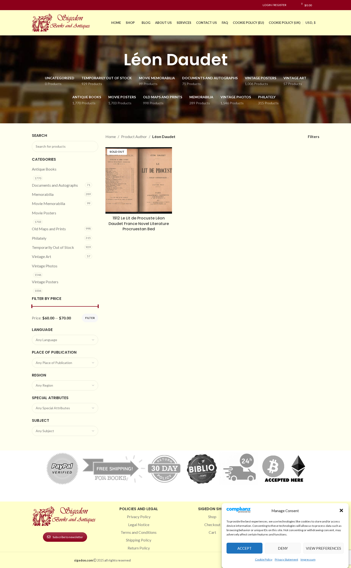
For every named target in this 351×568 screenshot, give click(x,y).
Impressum (308, 559)
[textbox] (65, 340)
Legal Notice (138, 524)
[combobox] (65, 340)
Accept (244, 548)
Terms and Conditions (139, 532)
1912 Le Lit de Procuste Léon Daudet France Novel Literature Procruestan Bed (139, 223)
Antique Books (44, 169)
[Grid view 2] (275, 136)
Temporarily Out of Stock (53, 247)
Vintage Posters (45, 281)
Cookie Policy (263, 559)
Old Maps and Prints (49, 228)
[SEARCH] (92, 146)
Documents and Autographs (55, 185)
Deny (283, 548)
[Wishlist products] (292, 5)
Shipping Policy (138, 540)
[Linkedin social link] (52, 5)
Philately (39, 238)
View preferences (323, 548)
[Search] (318, 5)
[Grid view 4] (293, 136)
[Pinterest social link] (46, 5)
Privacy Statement (286, 559)
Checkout (212, 524)
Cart (212, 532)
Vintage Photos (44, 266)
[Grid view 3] (284, 136)
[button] (341, 510)
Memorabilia (43, 194)
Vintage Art (41, 256)
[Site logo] (62, 22)
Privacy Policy (139, 516)
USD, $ (310, 23)
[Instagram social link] (40, 5)
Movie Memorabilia (48, 203)
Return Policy (139, 548)
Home (110, 136)
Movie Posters (44, 213)
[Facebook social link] (35, 5)
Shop (212, 516)
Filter (90, 318)
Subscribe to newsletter (68, 537)
